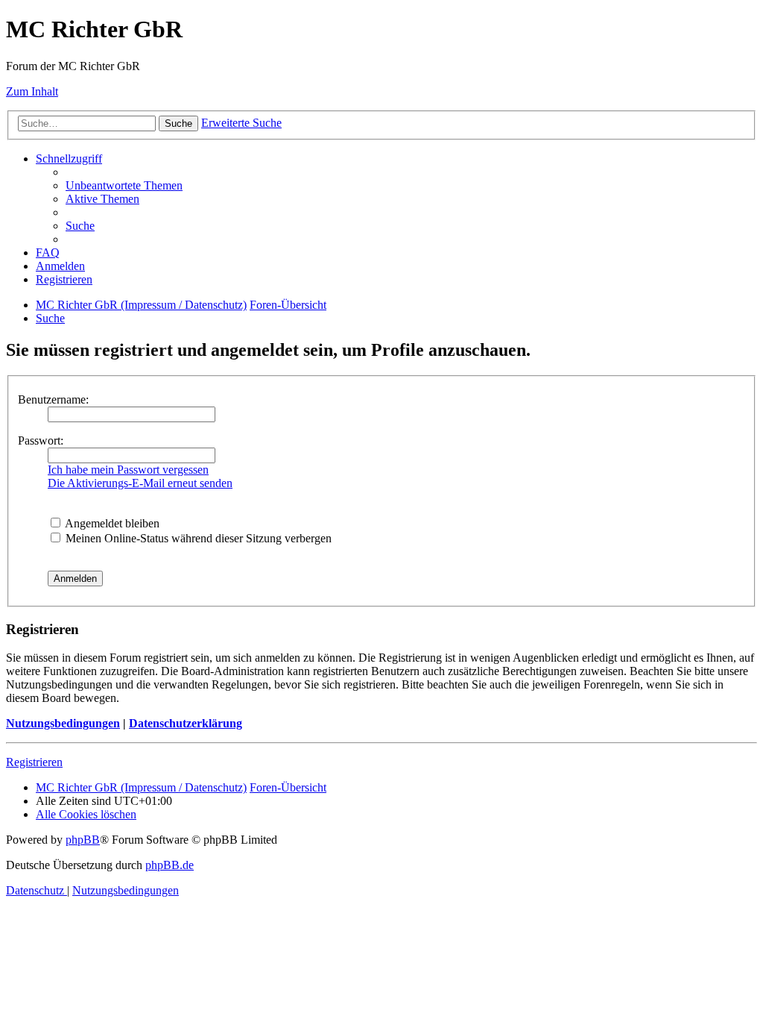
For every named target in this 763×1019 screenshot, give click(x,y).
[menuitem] (124, 185)
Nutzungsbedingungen (63, 723)
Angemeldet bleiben (111, 523)
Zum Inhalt (32, 91)
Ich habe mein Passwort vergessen (128, 469)
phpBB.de (169, 865)
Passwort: (40, 440)
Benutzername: (53, 399)
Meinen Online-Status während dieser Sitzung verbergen (197, 538)
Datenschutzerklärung (185, 723)
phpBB (83, 839)
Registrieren (34, 762)
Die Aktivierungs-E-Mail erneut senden (140, 483)
